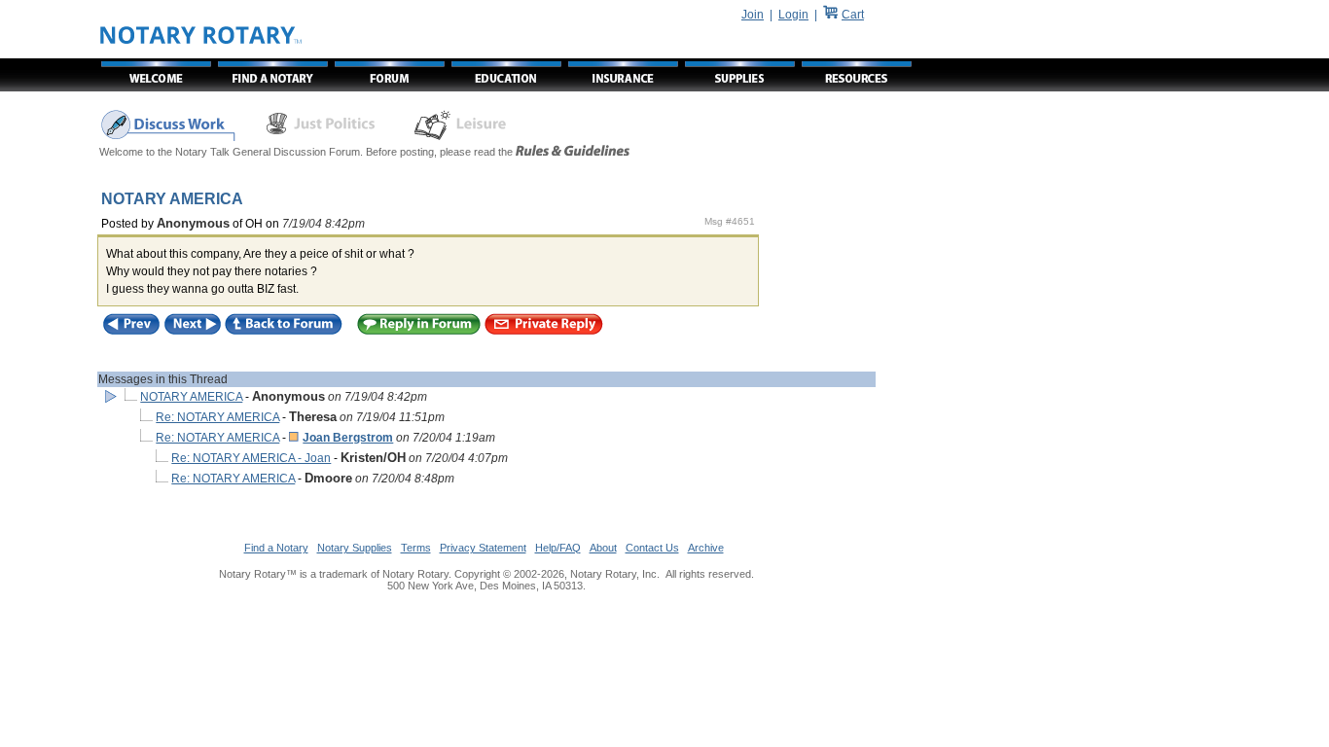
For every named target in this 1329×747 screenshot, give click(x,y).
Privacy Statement (483, 547)
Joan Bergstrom (348, 438)
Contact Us (652, 547)
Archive (706, 547)
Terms (416, 547)
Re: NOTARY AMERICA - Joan (251, 458)
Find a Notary (276, 547)
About (603, 547)
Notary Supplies (354, 547)
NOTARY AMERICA (191, 397)
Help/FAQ (558, 547)
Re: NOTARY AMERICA (217, 417)
